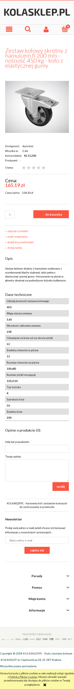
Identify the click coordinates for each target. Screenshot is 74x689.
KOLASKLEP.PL (32, 653)
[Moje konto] (46, 29)
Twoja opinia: (13, 456)
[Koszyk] (64, 29)
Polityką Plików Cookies (23, 676)
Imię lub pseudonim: (17, 441)
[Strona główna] (37, 12)
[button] (9, 29)
